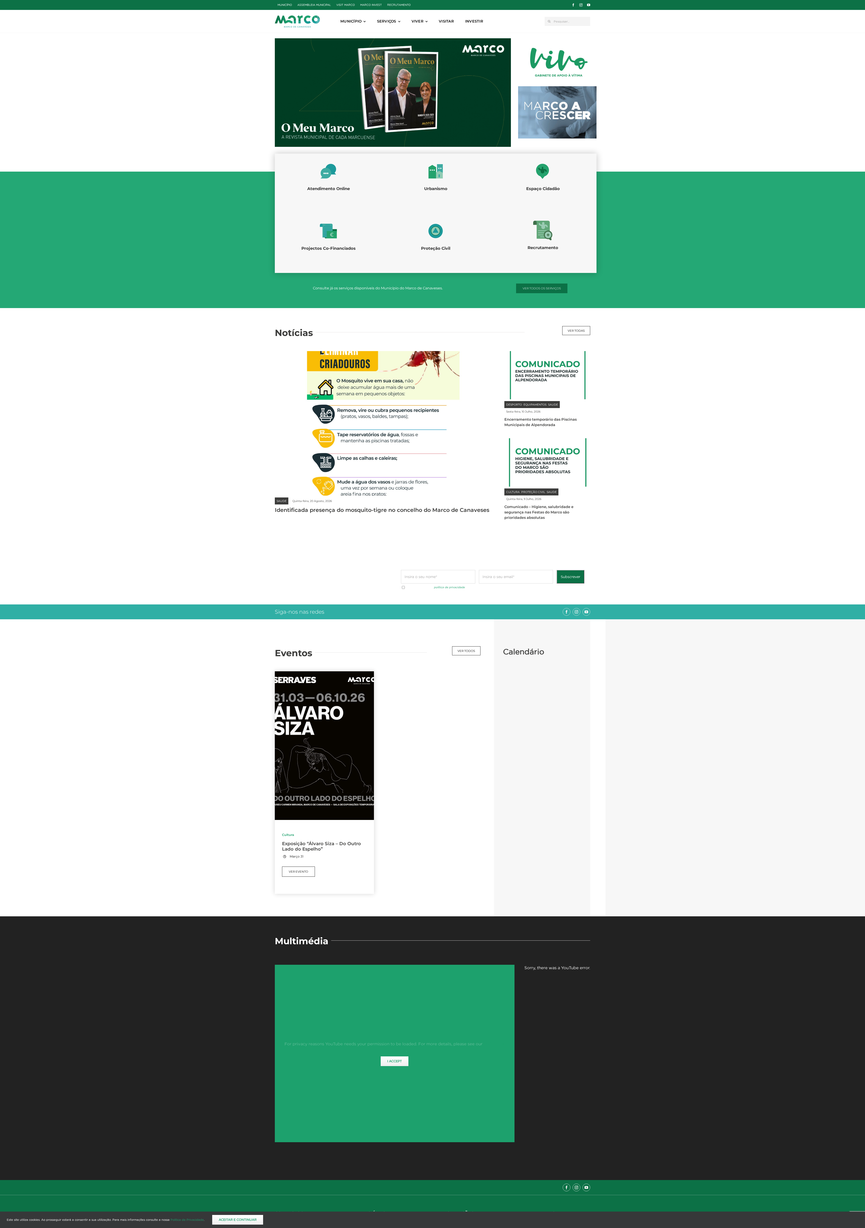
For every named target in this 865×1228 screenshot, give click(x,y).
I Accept (394, 1061)
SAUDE (282, 501)
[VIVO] (557, 47)
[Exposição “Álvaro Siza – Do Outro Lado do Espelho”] (324, 674)
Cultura (288, 835)
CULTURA (513, 492)
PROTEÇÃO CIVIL (533, 492)
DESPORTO (514, 404)
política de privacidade (449, 587)
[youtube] (588, 5)
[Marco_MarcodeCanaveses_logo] (297, 17)
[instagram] (581, 5)
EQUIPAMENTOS (535, 404)
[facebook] (573, 5)
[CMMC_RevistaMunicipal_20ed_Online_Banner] (393, 40)
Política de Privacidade (187, 1219)
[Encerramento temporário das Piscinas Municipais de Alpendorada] (547, 354)
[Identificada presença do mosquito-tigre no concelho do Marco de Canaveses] (383, 354)
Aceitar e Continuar (238, 1219)
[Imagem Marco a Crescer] (557, 88)
